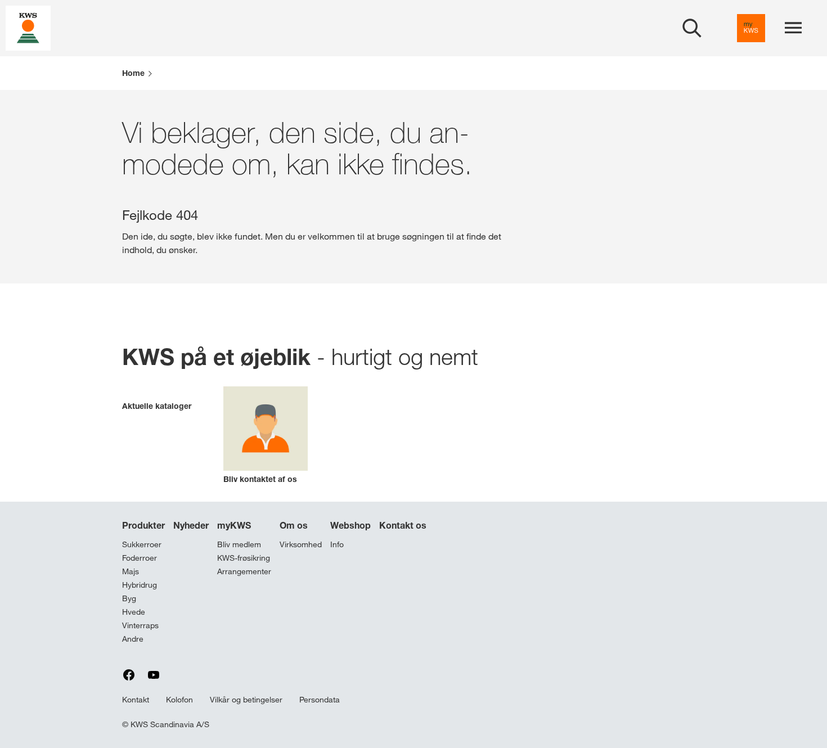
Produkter (143, 525)
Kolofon (179, 700)
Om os (294, 525)
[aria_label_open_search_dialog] (692, 28)
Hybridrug (139, 585)
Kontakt (135, 700)
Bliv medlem (239, 544)
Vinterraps (140, 625)
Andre (132, 639)
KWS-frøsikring (243, 558)
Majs (130, 571)
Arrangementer (244, 571)
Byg (129, 598)
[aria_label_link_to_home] (28, 27)
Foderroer (139, 558)
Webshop (350, 525)
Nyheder (191, 525)
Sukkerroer (141, 544)
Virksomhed (301, 544)
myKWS (234, 525)
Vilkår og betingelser (246, 700)
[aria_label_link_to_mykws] (751, 28)
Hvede (133, 612)
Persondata (319, 700)
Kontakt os (402, 525)
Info (337, 544)
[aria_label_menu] (793, 28)
